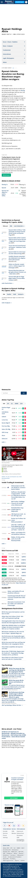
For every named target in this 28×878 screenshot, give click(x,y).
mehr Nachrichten (7, 283)
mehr (3, 442)
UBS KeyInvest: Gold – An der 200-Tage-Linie (18, 515)
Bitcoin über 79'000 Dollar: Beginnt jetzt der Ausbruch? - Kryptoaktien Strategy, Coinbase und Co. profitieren (13, 653)
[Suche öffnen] (26, 2)
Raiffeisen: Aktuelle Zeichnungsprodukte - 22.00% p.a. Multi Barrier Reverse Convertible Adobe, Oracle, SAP (18, 495)
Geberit (4, 416)
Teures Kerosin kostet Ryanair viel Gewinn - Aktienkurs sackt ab (17, 247)
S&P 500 (20, 851)
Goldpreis (9, 853)
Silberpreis (20, 855)
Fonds (4, 857)
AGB (18, 837)
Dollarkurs (6, 855)
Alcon (3, 435)
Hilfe (13, 831)
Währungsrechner (8, 860)
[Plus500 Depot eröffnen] (9, 2)
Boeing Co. (5, 184)
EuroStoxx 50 (6, 850)
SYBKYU (23, 560)
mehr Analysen (6, 303)
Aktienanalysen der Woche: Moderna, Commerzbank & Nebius (18, 487)
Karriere (5, 833)
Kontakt (5, 831)
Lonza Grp (5, 420)
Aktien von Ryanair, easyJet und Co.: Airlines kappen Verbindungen (17, 265)
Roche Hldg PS (6, 423)
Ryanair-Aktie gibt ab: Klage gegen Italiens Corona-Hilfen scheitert (17, 278)
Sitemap (5, 837)
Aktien (15, 853)
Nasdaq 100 (6, 851)
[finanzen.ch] (9, 1)
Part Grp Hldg (6, 426)
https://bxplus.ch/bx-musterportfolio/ (11, 474)
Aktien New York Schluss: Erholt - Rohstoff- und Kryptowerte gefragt (12, 617)
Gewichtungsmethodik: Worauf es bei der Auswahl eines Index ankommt (16, 597)
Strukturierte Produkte (14, 857)
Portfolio (12, 859)
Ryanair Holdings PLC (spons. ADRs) (5, 193)
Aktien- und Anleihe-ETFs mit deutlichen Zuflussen (18, 533)
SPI (11, 848)
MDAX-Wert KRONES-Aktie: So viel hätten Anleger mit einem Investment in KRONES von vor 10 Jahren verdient (13, 627)
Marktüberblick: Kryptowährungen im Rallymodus (17, 509)
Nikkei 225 (14, 851)
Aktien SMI (6, 848)
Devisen (21, 853)
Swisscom (4, 438)
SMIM (18, 848)
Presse (5, 835)
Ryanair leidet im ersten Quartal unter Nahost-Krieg (17, 252)
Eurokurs (13, 855)
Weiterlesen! (6, 175)
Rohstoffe (6, 859)
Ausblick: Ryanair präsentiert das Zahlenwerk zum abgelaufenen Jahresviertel (17, 258)
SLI (14, 848)
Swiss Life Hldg (6, 429)
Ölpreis (17, 860)
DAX (22, 848)
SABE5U (23, 569)
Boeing (23, 90)
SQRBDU (23, 563)
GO (24, 393)
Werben (14, 833)
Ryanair (4, 188)
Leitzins (22, 860)
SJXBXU (24, 557)
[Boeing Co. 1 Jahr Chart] (22, 184)
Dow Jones (15, 850)
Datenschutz (20, 833)
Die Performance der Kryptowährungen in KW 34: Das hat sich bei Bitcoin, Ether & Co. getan (13, 637)
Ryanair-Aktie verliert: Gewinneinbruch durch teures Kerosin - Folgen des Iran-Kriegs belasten (17, 240)
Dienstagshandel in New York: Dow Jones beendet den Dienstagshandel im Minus (13, 621)
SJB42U (24, 572)
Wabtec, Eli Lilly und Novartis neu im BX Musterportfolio (18, 538)
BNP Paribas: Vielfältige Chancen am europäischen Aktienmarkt (17, 503)
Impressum (20, 831)
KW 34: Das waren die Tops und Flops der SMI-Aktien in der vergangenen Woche (13, 643)
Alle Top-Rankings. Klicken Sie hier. (11, 705)
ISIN (14, 34)
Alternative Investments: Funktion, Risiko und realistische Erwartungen (16, 603)
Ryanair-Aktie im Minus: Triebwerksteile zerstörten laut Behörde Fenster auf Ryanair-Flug (17, 232)
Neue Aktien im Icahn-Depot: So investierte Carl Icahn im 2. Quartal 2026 (13, 658)
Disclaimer (20, 835)
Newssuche (6, 390)
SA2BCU (23, 575)
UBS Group (5, 432)
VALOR (4, 34)
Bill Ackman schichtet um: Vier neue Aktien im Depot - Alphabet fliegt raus (13, 632)
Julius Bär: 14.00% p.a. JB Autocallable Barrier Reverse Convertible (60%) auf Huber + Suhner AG (18, 527)
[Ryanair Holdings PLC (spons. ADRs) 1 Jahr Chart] (22, 193)
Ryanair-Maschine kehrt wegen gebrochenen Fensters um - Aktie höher (17, 272)
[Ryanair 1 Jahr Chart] (23, 188)
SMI (4, 853)
